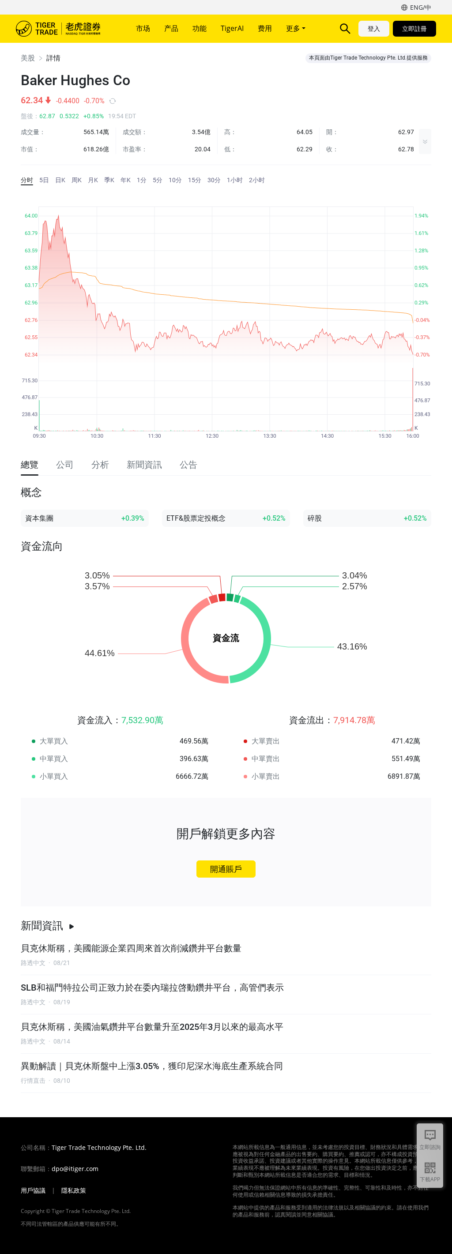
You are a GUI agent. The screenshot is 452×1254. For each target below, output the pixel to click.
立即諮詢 (430, 1147)
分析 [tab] (100, 464)
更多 (294, 28)
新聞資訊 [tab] (144, 464)
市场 (143, 28)
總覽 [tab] (29, 464)
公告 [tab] (188, 464)
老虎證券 (64, 29)
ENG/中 (420, 7)
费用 (265, 28)
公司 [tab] (65, 464)
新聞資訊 (42, 926)
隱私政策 (73, 1190)
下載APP (430, 1179)
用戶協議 (33, 1190)
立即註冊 (414, 28)
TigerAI (232, 28)
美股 (28, 58)
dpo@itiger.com (75, 1169)
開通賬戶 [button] (226, 869)
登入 (374, 28)
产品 (171, 28)
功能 (199, 28)
